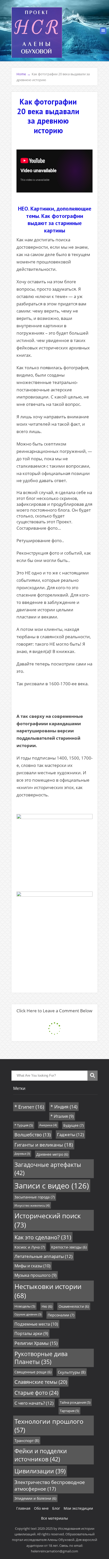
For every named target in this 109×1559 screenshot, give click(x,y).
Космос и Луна (29, 1247)
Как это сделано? (42, 1237)
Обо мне (41, 1508)
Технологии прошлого (48, 1425)
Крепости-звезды (69, 1247)
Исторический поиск (47, 1220)
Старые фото (36, 1392)
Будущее (73, 1125)
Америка (48, 1125)
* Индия (63, 1107)
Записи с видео (51, 1186)
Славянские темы (40, 1381)
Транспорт (26, 1440)
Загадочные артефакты (47, 1169)
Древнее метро (52, 1154)
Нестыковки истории (47, 1291)
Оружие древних (27, 1314)
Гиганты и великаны (43, 1144)
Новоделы (24, 1306)
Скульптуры (71, 1372)
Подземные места (36, 1324)
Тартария (69, 1410)
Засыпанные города (34, 1197)
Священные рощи (32, 1372)
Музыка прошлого (35, 1275)
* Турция (23, 1125)
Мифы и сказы (32, 1266)
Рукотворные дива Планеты (41, 1358)
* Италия (62, 1116)
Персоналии (61, 1315)
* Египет (29, 1107)
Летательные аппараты (43, 1256)
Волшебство (32, 1135)
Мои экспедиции (78, 1508)
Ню (47, 1306)
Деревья (22, 1153)
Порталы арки (31, 1333)
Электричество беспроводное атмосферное (49, 1485)
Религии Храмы (36, 1343)
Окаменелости (74, 1306)
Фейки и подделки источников (40, 1455)
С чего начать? (33, 1403)
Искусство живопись (32, 1205)
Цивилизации (40, 1471)
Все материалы (54, 1518)
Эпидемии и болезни (35, 1498)
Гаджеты (70, 1134)
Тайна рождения (75, 1402)
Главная (23, 1508)
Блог (56, 1508)
